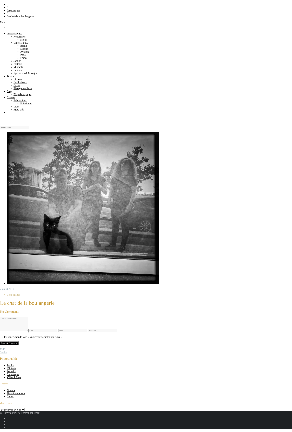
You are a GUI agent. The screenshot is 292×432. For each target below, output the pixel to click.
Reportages (20, 36)
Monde (24, 48)
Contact (11, 97)
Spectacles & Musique (25, 73)
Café (2, 349)
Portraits (18, 64)
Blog (9, 91)
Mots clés (19, 109)
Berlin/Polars (20, 82)
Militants (18, 67)
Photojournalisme (23, 88)
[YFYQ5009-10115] (83, 283)
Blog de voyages (22, 94)
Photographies (14, 33)
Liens (16, 106)
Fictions (18, 79)
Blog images (13, 10)
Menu (3, 22)
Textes (10, 76)
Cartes (17, 85)
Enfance (18, 70)
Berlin (23, 45)
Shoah (23, 39)
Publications (20, 100)
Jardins (17, 60)
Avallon (24, 51)
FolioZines (26, 103)
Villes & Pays (21, 42)
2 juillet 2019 (7, 289)
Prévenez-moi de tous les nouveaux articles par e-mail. (33, 337)
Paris (23, 54)
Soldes (3, 352)
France (24, 57)
